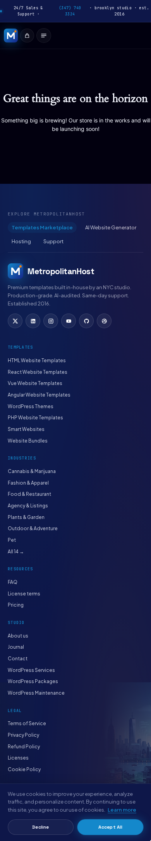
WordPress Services (31, 670)
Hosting (21, 241)
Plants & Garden (26, 517)
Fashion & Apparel (28, 483)
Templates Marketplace (42, 227)
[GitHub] (86, 321)
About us (18, 636)
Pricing (16, 605)
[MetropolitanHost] (11, 35)
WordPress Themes (30, 406)
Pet (12, 540)
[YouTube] (68, 321)
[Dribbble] (104, 321)
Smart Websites (26, 429)
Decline (40, 827)
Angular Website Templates (39, 395)
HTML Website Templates (37, 360)
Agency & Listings (28, 506)
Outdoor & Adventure (33, 528)
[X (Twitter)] (15, 321)
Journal (16, 647)
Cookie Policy (24, 769)
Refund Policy (24, 746)
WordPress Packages (33, 681)
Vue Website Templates (35, 383)
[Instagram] (50, 321)
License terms (24, 594)
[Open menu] (43, 35)
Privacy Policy (23, 735)
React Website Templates (37, 372)
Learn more (122, 810)
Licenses (18, 758)
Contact (17, 658)
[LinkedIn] (33, 321)
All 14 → (16, 551)
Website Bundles (28, 441)
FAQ (12, 582)
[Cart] (27, 35)
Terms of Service (27, 723)
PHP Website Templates (35, 417)
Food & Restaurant (29, 494)
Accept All (110, 827)
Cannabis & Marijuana (32, 471)
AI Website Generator (110, 227)
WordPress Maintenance (36, 693)
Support (53, 241)
